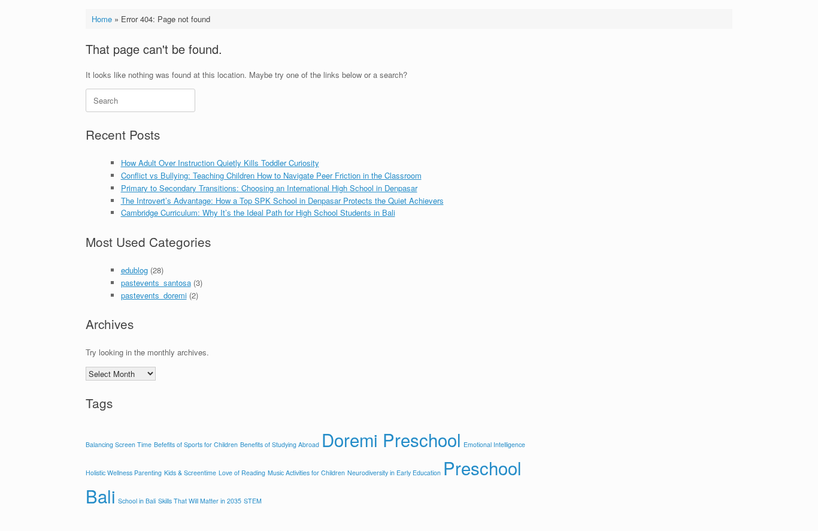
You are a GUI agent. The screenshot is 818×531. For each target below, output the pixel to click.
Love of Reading (242, 472)
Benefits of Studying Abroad (279, 444)
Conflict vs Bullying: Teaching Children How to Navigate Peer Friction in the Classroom (271, 175)
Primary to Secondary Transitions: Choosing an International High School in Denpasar (269, 188)
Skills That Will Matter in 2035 (199, 500)
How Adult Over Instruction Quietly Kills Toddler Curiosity (220, 162)
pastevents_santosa (156, 282)
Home (102, 19)
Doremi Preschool (391, 439)
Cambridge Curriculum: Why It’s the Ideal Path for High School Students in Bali (258, 212)
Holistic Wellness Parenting (124, 472)
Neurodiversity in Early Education (394, 472)
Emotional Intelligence (494, 444)
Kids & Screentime (190, 472)
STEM (253, 500)
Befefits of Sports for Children (196, 444)
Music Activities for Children (306, 472)
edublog (134, 270)
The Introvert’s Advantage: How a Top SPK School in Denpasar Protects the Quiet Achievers (282, 200)
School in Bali (137, 500)
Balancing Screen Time (119, 444)
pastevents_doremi (154, 295)
